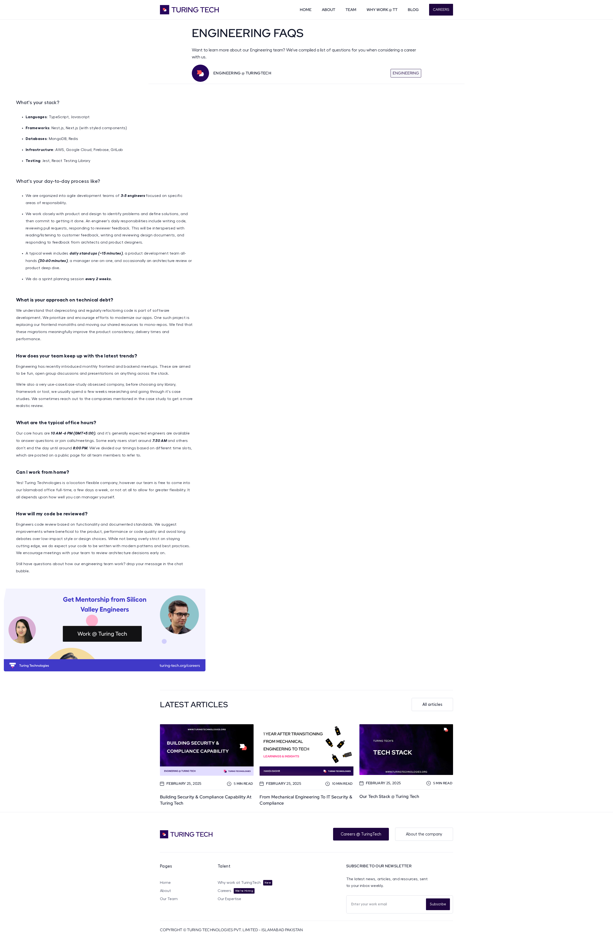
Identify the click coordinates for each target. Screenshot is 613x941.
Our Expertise (229, 899)
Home (306, 9)
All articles (432, 704)
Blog (413, 9)
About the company (424, 834)
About (328, 9)
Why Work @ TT (382, 9)
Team (351, 9)
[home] (196, 9)
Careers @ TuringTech (361, 834)
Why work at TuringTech (239, 883)
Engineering (406, 73)
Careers (441, 9)
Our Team (169, 899)
